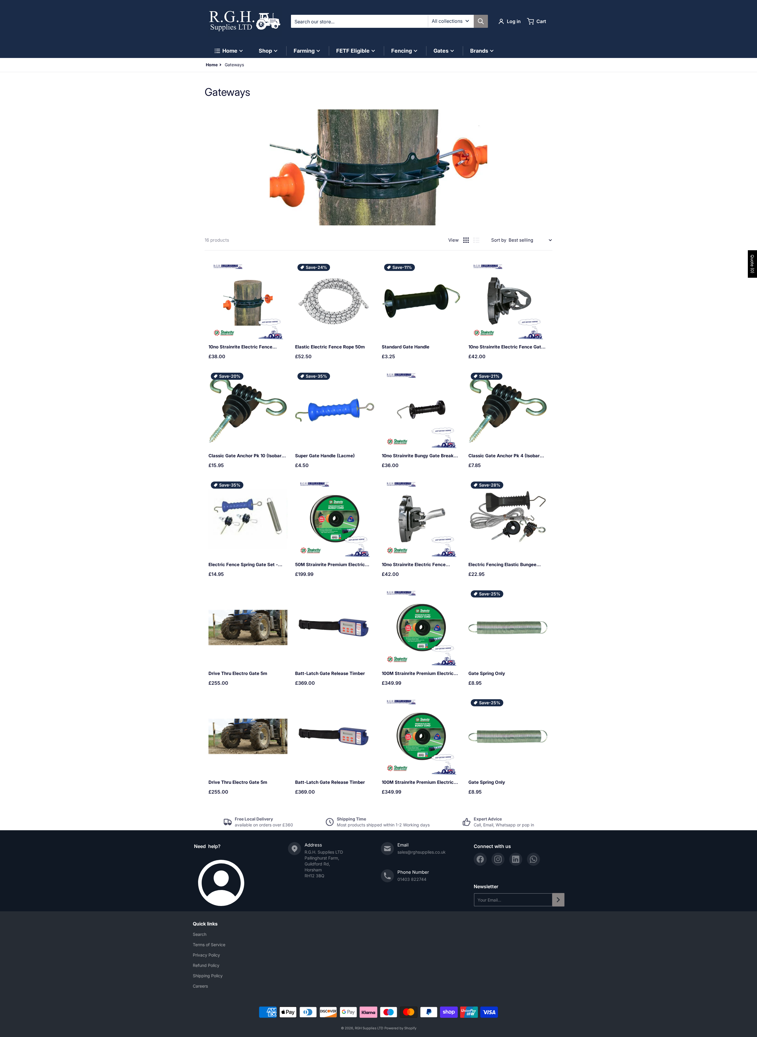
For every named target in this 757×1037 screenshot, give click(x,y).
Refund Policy (206, 965)
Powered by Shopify (400, 1028)
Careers (200, 985)
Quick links (205, 924)
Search (199, 934)
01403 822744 (411, 879)
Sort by (498, 240)
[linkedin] (515, 859)
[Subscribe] (558, 900)
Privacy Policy (206, 954)
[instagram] (497, 859)
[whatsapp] (533, 859)
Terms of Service (209, 944)
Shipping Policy (208, 975)
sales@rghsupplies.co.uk (421, 852)
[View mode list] (476, 240)
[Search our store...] (481, 21)
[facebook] (480, 859)
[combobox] (389, 21)
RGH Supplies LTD (369, 1028)
